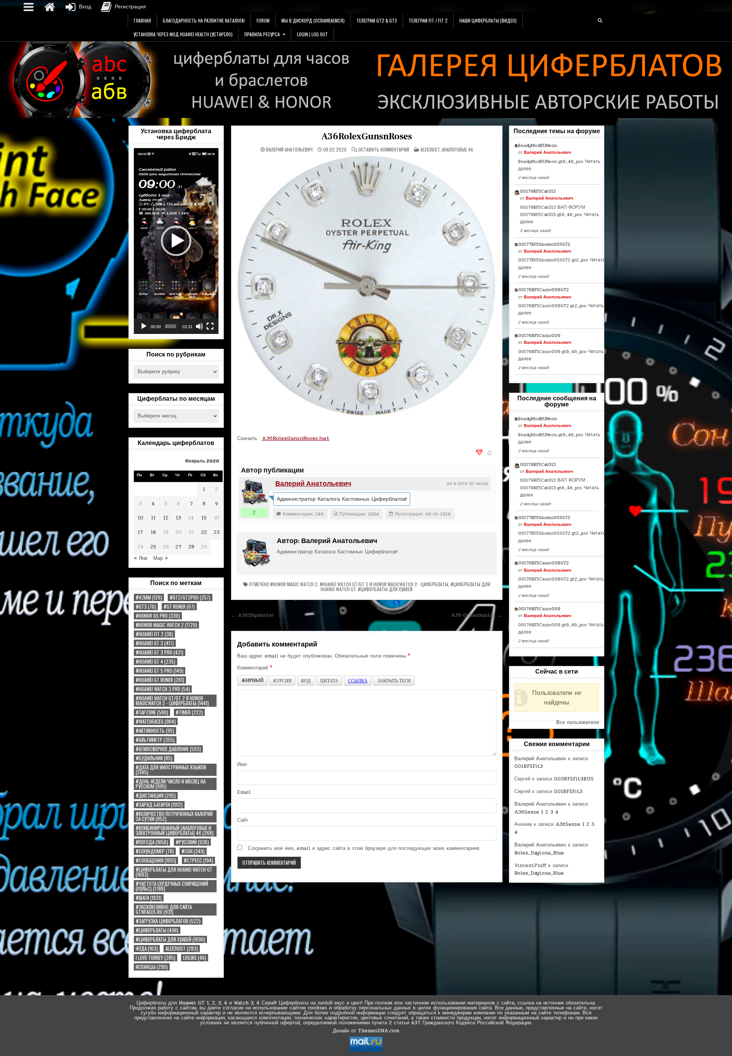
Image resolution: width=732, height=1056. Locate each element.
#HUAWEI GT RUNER (160, 680)
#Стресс (198, 860)
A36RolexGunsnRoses (366, 136)
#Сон (193, 851)
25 (153, 547)
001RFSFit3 (528, 766)
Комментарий (254, 668)
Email (244, 792)
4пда (147, 948)
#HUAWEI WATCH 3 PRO (163, 689)
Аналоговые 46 (457, 149)
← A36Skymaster (252, 615)
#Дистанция (156, 795)
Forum (263, 20)
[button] (176, 241)
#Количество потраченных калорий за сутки (174, 816)
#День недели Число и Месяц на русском (170, 784)
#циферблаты (157, 930)
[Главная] (49, 7)
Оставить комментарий (383, 149)
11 (153, 518)
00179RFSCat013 (538, 191)
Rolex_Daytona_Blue (539, 853)
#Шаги (149, 897)
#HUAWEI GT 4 (155, 661)
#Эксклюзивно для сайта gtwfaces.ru (164, 909)
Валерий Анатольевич (289, 149)
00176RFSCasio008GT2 (543, 289)
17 (140, 532)
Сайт (242, 820)
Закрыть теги (394, 680)
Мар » (160, 558)
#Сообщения (156, 860)
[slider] (170, 326)
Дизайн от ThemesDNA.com (366, 1031)
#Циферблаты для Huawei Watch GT (174, 872)
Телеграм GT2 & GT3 (376, 20)
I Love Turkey (155, 957)
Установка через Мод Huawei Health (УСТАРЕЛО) (183, 34)
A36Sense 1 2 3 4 (536, 812)
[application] (176, 241)
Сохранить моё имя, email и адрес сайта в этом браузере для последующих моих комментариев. (364, 848)
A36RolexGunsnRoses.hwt (295, 438)
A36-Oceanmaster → (476, 615)
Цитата (329, 680)
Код (305, 680)
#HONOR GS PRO (158, 615)
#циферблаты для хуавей (170, 939)
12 (166, 518)
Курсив (282, 680)
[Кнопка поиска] (600, 20)
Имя (242, 764)
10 (140, 518)
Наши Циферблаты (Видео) (488, 20)
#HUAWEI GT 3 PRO (159, 652)
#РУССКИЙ (192, 842)
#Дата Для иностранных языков (171, 770)
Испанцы (152, 967)
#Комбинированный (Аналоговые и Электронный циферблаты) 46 (175, 830)
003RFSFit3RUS (574, 779)
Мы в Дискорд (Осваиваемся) (313, 20)
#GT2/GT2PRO (190, 597)
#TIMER (189, 712)
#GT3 (146, 606)
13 (178, 518)
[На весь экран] (210, 326)
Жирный (252, 680)
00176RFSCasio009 (539, 335)
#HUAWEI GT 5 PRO (159, 670)
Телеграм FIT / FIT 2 (428, 20)
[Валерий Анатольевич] (254, 492)
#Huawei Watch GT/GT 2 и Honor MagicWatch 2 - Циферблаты (172, 701)
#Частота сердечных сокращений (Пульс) (172, 886)
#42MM (149, 597)
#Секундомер (155, 851)
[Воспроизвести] (144, 326)
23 (217, 532)
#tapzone (152, 712)
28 (191, 547)
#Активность (155, 730)
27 (178, 547)
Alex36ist (181, 948)
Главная (142, 20)
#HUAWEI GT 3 (155, 643)
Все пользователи (577, 722)
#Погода (152, 842)
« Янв (141, 558)
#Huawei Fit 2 (154, 634)
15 (204, 518)
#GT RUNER (179, 606)
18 (153, 532)
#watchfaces (156, 721)
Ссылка (358, 680)
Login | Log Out (312, 34)
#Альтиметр (155, 739)
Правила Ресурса (262, 34)
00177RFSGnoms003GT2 (544, 244)
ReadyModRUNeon (537, 145)
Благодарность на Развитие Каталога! (204, 20)
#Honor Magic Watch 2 (166, 625)
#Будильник (154, 758)
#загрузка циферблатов (168, 921)
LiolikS (194, 957)
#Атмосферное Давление (168, 749)
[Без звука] (199, 326)
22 (204, 532)
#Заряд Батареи (159, 804)
